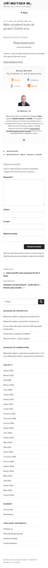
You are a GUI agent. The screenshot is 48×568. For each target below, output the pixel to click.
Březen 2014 (8, 471)
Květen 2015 (8, 438)
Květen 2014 (8, 466)
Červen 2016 (8, 423)
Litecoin (17, 86)
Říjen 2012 (7, 490)
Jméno (6, 210)
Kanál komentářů (10, 538)
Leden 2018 (8, 395)
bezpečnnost (13, 154)
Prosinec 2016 (9, 414)
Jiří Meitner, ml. (24, 21)
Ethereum (34, 80)
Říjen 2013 (7, 476)
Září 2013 (7, 481)
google (30, 154)
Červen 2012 (8, 495)
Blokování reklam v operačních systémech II (21, 317)
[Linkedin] (24, 140)
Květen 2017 (8, 399)
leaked (38, 154)
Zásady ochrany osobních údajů (15, 560)
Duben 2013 (8, 485)
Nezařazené (8, 514)
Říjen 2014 (7, 442)
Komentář (8, 177)
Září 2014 (7, 447)
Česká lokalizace (10, 543)
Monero (34, 86)
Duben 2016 (8, 428)
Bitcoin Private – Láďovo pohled (16, 339)
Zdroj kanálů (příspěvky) (13, 534)
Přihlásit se (8, 529)
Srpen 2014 (8, 452)
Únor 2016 (7, 433)
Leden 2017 (8, 409)
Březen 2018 (8, 385)
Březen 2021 (8, 375)
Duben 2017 (8, 404)
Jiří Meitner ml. (17, 3)
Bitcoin (17, 80)
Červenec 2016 (9, 418)
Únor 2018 (7, 390)
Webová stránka (10, 234)
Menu (25, 13)
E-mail (6, 222)
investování (8, 510)
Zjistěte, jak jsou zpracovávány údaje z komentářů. (23, 256)
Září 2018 (7, 380)
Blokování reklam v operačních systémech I (21, 321)
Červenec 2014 (9, 457)
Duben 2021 (8, 371)
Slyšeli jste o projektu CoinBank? (16, 334)
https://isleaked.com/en (13, 62)
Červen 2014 (8, 462)
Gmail (23, 154)
